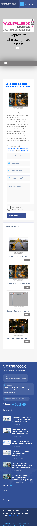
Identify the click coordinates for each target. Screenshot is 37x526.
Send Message (15, 216)
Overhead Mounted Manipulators (19, 338)
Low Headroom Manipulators (17, 257)
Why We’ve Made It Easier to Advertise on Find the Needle (22, 442)
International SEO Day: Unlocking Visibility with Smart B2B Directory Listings (22, 477)
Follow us (6, 500)
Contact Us (6, 524)
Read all (6, 485)
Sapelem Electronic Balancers (18, 311)
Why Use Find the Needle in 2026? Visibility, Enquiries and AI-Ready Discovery (21, 419)
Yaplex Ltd (18, 35)
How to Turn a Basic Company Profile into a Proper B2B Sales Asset (20, 431)
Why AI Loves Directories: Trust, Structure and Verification (21, 453)
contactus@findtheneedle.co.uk (16, 378)
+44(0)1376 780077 (19, 399)
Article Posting (17, 524)
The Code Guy (13, 516)
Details (27, 260)
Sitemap (26, 524)
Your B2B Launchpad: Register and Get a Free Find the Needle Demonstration (22, 465)
